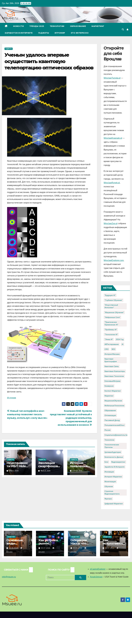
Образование (78, 26)
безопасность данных (114, 457)
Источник (11, 398)
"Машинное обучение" (114, 312)
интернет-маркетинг (113, 477)
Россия (107, 430)
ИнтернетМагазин (112, 354)
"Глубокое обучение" (113, 300)
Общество (11, 537)
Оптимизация (110, 415)
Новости (18, 26)
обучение (109, 486)
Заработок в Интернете (19, 33)
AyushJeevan (96, 577)
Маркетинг (98, 26)
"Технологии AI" (111, 334)
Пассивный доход (112, 420)
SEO (113, 349)
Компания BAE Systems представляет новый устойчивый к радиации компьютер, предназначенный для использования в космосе (71, 418)
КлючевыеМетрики (112, 381)
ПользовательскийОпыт (115, 425)
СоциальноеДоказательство (116, 435)
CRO (107, 349)
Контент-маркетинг (113, 391)
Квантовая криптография (111, 360)
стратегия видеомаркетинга (112, 492)
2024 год (119, 339)
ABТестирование (112, 344)
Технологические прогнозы (112, 446)
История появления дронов (79, 466)
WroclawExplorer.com (114, 260)
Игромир (60, 33)
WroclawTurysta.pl (112, 78)
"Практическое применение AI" (111, 323)
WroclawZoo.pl (110, 223)
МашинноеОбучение (113, 401)
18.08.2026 (14, 548)
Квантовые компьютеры (115, 371)
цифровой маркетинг (114, 504)
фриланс (108, 499)
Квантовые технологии (114, 376)
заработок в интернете (115, 467)
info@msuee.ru (9, 577)
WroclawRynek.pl (112, 183)
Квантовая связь (112, 366)
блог (106, 462)
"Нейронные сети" (112, 317)
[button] (123, 29)
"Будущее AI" (110, 295)
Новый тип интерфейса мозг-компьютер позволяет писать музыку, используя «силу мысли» (27, 414)
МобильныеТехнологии (114, 406)
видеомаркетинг (118, 462)
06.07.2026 (110, 548)
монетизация (110, 481)
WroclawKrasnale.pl (113, 138)
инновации (109, 472)
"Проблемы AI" (111, 330)
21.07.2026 (78, 548)
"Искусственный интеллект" (111, 306)
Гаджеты (43, 33)
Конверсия (109, 386)
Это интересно (80, 33)
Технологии (57, 26)
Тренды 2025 (36, 26)
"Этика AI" (109, 339)
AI (122, 344)
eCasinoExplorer (97, 569)
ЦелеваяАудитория (113, 452)
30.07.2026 (46, 548)
